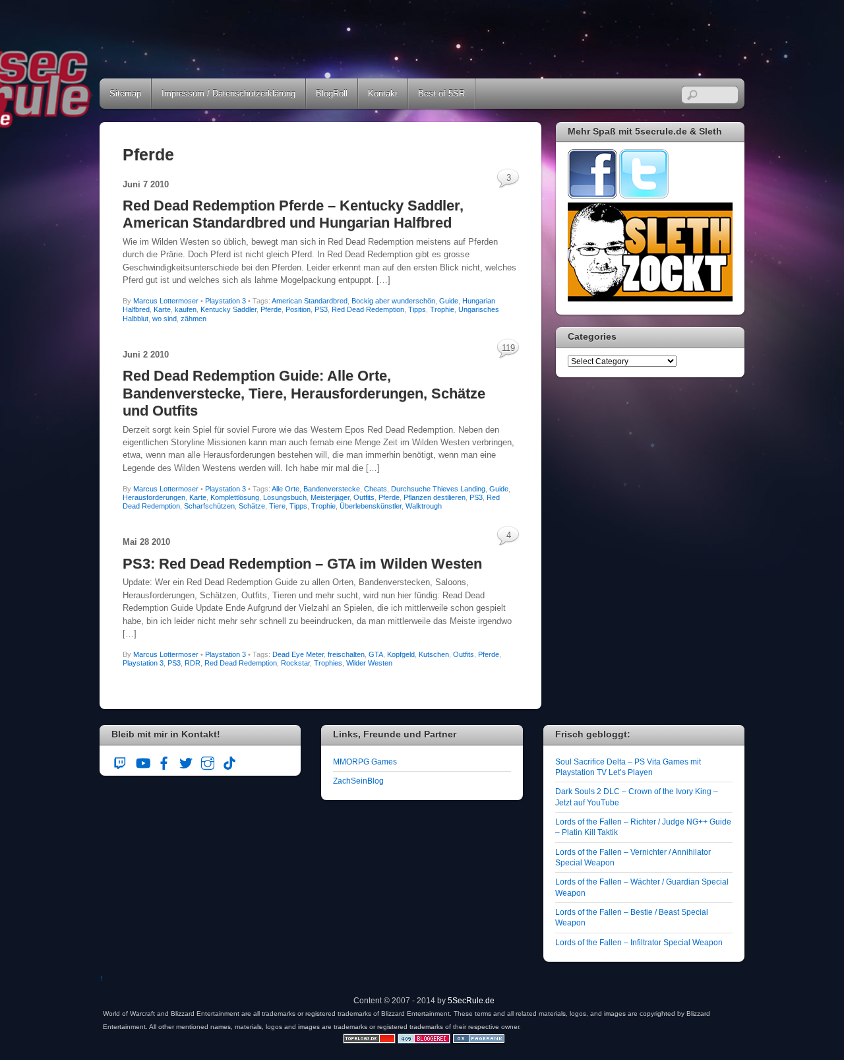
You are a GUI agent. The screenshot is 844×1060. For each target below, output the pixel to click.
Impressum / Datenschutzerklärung (228, 93)
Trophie (442, 309)
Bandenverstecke (331, 489)
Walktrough (424, 506)
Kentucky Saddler (228, 309)
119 (508, 348)
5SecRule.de (471, 1000)
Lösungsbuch (285, 497)
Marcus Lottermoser (165, 301)
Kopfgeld (401, 654)
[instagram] (207, 761)
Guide (448, 301)
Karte (162, 309)
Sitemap (125, 93)
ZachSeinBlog (358, 780)
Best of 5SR (441, 93)
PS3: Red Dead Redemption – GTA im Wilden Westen (302, 563)
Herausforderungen (154, 497)
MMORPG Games (365, 761)
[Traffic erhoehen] (478, 1040)
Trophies (328, 663)
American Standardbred (309, 301)
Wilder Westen (369, 663)
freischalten (346, 654)
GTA (376, 654)
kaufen (185, 309)
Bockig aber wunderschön (393, 301)
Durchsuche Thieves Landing (438, 489)
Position (298, 309)
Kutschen (434, 654)
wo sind (164, 319)
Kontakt (383, 93)
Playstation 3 (225, 301)
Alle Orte (285, 489)
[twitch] (120, 761)
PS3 (321, 309)
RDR (192, 663)
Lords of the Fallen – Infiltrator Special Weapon (639, 942)
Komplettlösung (234, 497)
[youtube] (142, 761)
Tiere (277, 506)
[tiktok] (229, 761)
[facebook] (164, 761)
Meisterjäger (330, 497)
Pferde (271, 309)
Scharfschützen (209, 506)
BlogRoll (331, 93)
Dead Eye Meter (298, 654)
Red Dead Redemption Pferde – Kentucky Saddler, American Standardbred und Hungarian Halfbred (293, 214)
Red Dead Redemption (368, 309)
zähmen (193, 319)
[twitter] (186, 761)
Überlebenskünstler (371, 506)
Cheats (375, 489)
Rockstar (295, 663)
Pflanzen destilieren (435, 497)
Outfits (364, 497)
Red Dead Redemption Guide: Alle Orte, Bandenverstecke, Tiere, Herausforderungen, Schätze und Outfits (304, 393)
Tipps (417, 309)
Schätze (252, 506)
